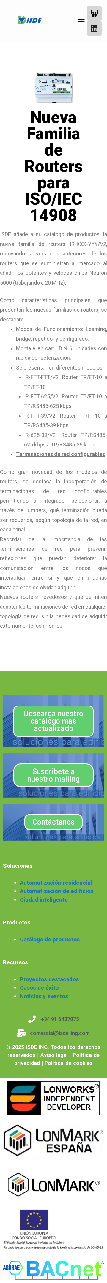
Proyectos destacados (49, 979)
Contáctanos (53, 822)
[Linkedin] (94, 28)
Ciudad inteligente (44, 899)
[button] (81, 20)
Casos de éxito (39, 987)
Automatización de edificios (56, 891)
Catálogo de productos (50, 939)
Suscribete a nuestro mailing (53, 775)
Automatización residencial (56, 882)
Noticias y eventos (44, 996)
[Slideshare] (94, 13)
